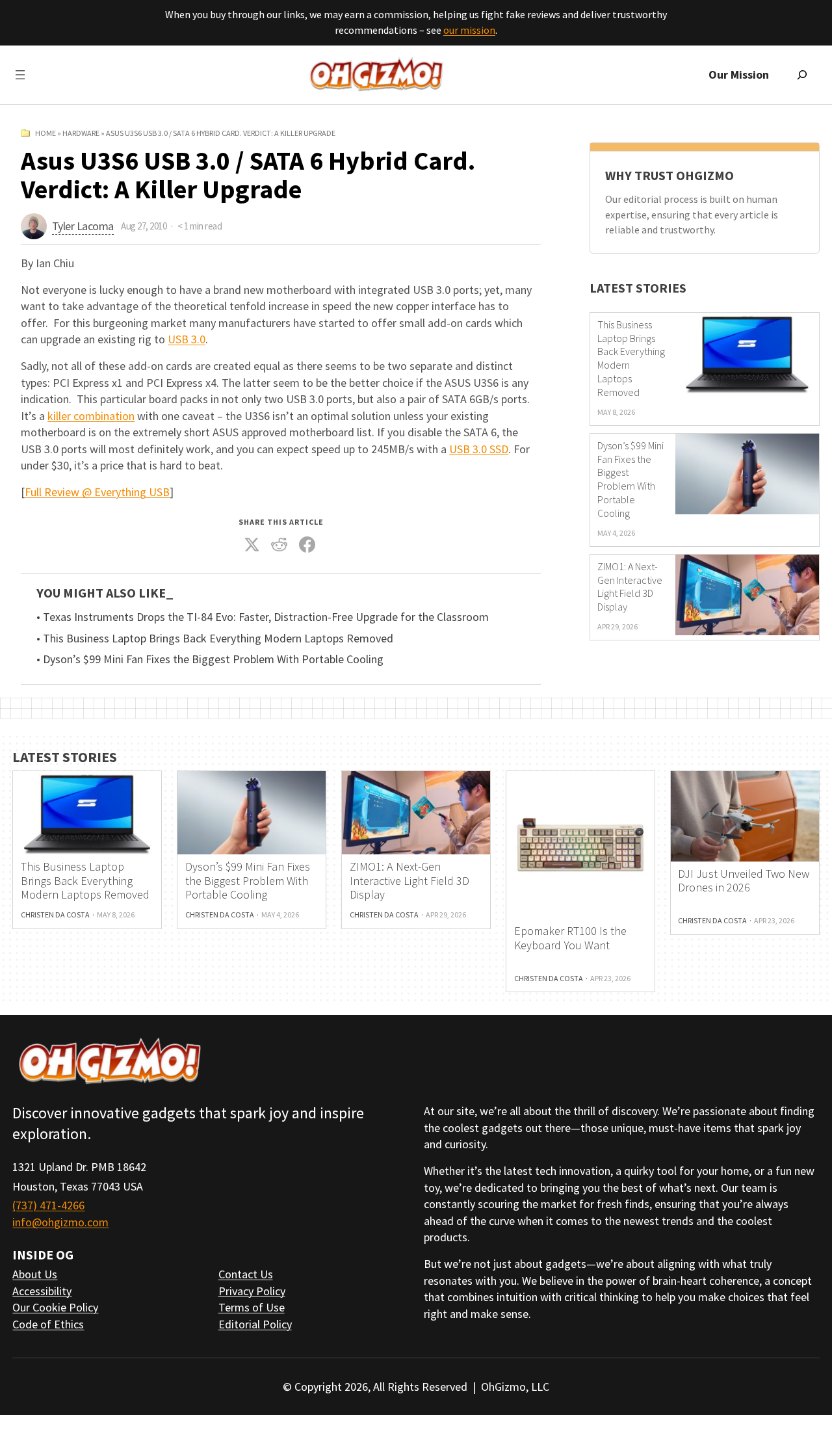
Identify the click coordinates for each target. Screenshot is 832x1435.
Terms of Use (251, 1307)
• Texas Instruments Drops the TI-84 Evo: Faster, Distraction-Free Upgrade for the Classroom (262, 617)
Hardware (80, 133)
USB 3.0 (186, 339)
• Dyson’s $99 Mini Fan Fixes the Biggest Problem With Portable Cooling (210, 659)
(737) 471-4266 (48, 1205)
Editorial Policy (255, 1324)
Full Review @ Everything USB (97, 491)
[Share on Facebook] (306, 545)
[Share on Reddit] (279, 545)
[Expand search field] (802, 75)
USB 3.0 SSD (478, 448)
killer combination (91, 415)
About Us (34, 1274)
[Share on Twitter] (251, 545)
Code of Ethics (48, 1324)
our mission (469, 29)
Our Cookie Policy (55, 1307)
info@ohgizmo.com (60, 1222)
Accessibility (42, 1291)
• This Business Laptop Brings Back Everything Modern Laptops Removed (214, 638)
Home (45, 133)
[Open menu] (20, 75)
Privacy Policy (251, 1291)
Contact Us (245, 1274)
